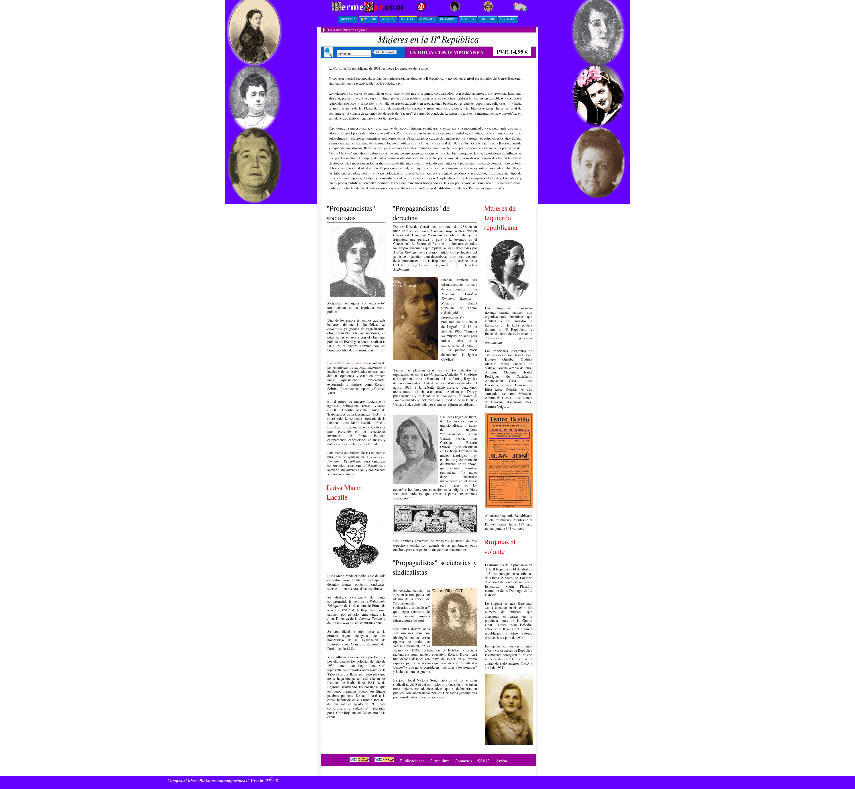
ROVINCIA (348, 19)
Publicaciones (412, 760)
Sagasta (388, 19)
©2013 (483, 760)
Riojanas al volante (500, 546)
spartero (368, 19)
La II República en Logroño (347, 29)
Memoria (467, 19)
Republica (427, 19)
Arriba (501, 760)
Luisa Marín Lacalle (344, 492)
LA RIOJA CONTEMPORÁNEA (446, 52)
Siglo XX (407, 19)
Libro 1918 (487, 19)
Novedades (508, 19)
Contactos (463, 760)
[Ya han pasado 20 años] (415, 11)
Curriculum (440, 760)
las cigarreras (357, 363)
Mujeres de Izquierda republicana (500, 217)
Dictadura (448, 19)
